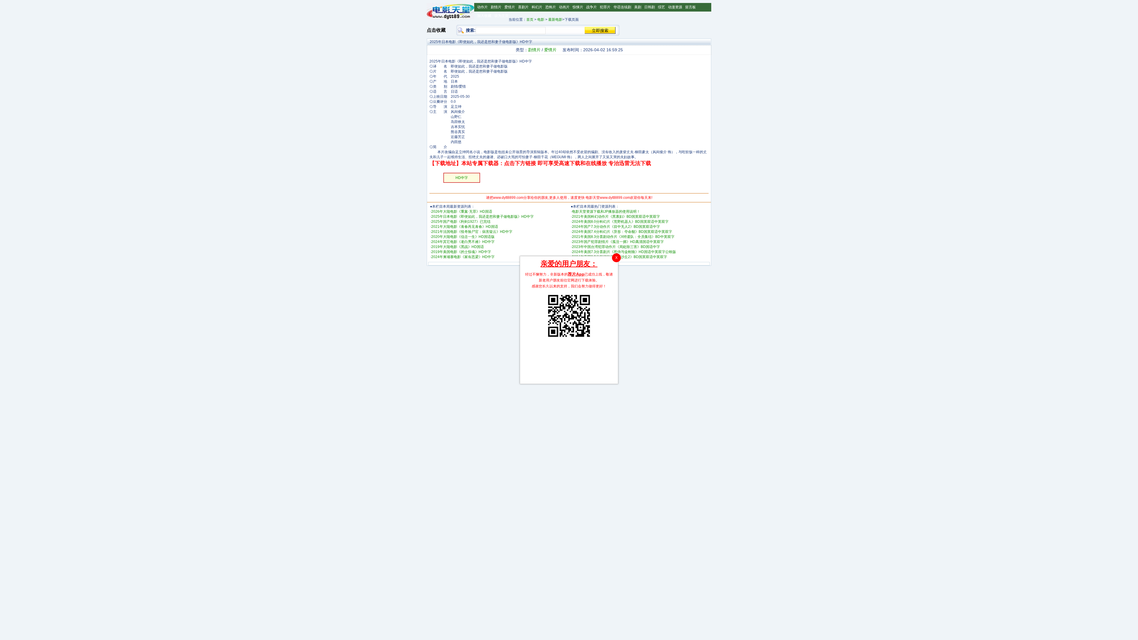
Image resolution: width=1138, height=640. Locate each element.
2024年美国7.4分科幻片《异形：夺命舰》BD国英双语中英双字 (622, 232)
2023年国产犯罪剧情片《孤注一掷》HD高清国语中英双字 (618, 242)
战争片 (591, 7)
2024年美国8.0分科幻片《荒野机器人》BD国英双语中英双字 (620, 222)
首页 (529, 19)
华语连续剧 (622, 7)
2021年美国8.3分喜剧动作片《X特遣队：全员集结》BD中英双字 (623, 237)
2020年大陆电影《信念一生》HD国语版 (463, 237)
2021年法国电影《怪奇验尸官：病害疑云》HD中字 (471, 232)
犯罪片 (605, 7)
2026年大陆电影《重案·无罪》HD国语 (461, 211)
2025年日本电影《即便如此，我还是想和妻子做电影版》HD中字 (482, 217)
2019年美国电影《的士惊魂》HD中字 (461, 252)
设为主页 (501, 16)
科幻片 (537, 7)
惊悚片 (578, 7)
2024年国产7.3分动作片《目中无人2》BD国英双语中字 (616, 227)
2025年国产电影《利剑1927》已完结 (460, 222)
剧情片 (496, 7)
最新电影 (555, 19)
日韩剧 (649, 7)
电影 (540, 19)
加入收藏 (484, 16)
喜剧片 (523, 7)
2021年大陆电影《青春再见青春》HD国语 (464, 227)
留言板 (690, 7)
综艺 (661, 7)
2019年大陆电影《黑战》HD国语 (457, 247)
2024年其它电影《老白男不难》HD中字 (463, 242)
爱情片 (509, 7)
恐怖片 (550, 7)
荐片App (576, 274)
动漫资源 (675, 7)
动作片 (482, 7)
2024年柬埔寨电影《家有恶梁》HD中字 (463, 257)
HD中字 (461, 178)
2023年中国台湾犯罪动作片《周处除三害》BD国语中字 (616, 247)
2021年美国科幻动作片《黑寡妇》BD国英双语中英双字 (616, 217)
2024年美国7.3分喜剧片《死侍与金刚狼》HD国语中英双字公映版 (624, 252)
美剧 (637, 7)
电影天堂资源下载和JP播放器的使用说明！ (606, 211)
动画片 (564, 7)
